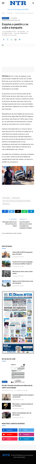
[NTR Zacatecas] (18, 3)
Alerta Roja (6, 198)
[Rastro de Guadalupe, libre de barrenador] (6, 415)
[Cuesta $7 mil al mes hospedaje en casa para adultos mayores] (6, 264)
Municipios (6, 204)
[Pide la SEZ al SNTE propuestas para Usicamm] (6, 254)
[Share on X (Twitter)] (7, 39)
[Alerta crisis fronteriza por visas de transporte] (6, 283)
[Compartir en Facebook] (3, 39)
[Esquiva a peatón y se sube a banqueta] (18, 45)
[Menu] (3, 3)
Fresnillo (5, 18)
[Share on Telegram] (19, 39)
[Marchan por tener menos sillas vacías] (6, 273)
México (5, 381)
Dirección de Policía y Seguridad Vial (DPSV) (16, 201)
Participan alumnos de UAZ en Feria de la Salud (9, 224)
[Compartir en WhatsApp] (11, 39)
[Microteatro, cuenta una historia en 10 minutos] (6, 406)
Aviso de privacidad (19, 457)
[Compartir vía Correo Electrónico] (15, 39)
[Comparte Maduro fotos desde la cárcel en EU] (6, 397)
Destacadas (15, 198)
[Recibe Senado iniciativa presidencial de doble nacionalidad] (18, 373)
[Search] (33, 3)
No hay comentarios (21, 33)
